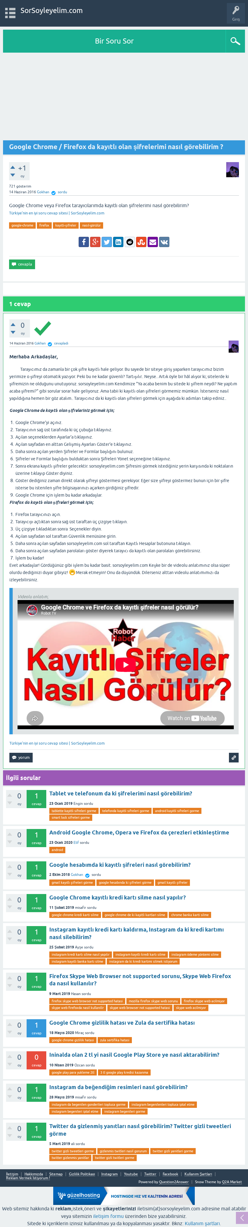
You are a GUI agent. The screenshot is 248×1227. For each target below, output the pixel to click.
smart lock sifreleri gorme (71, 817)
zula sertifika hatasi (114, 1040)
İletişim (12, 1174)
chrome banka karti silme (190, 915)
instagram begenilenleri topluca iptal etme (163, 1104)
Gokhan (77, 875)
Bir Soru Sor (114, 41)
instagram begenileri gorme (124, 1111)
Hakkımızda (33, 1174)
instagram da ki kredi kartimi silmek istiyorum (143, 961)
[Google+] (95, 242)
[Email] (153, 242)
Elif (76, 842)
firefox (44, 225)
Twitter (150, 1174)
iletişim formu (108, 1216)
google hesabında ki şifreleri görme (125, 882)
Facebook (170, 1174)
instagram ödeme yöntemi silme (195, 954)
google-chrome (22, 225)
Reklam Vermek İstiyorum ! (28, 1178)
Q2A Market (232, 1182)
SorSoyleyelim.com (52, 10)
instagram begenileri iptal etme (75, 1111)
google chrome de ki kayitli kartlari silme (135, 915)
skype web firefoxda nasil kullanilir (78, 1008)
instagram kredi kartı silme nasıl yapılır (80, 954)
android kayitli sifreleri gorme (177, 811)
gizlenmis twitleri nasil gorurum (123, 1151)
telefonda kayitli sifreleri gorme (125, 811)
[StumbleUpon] (141, 242)
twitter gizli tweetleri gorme (73, 1151)
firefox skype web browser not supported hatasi (87, 1001)
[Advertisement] (124, 98)
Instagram (109, 1174)
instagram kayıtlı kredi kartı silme (140, 954)
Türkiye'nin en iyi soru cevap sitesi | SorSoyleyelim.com (56, 213)
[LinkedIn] (118, 242)
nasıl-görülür (91, 225)
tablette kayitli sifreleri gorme (74, 811)
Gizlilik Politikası (82, 1174)
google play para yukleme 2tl (73, 1072)
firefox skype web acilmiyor (204, 1001)
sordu (62, 192)
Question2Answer (174, 1182)
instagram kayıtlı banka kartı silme (77, 961)
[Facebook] (84, 242)
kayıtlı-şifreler (65, 225)
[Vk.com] (164, 242)
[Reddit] (130, 242)
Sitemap (56, 1174)
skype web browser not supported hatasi (140, 1008)
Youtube (131, 1174)
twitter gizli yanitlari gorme (173, 1151)
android (57, 850)
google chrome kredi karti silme (75, 915)
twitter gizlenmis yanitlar (70, 1158)
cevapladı (61, 343)
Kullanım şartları (202, 1223)
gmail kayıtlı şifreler (173, 882)
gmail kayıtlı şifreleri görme (72, 882)
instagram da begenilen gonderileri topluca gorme (89, 1104)
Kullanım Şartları (198, 1174)
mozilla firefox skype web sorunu (153, 1001)
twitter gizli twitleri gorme (114, 1158)
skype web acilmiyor (191, 1008)
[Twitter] (107, 242)
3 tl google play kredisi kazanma (124, 1072)
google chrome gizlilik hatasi (73, 1040)
